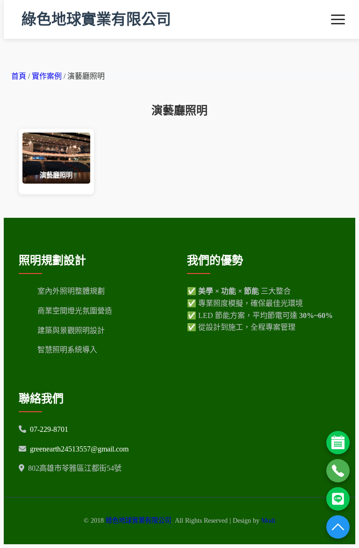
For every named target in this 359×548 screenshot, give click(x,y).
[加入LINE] (338, 499)
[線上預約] (338, 442)
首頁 (18, 76)
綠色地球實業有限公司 (96, 19)
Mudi (268, 520)
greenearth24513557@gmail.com (79, 449)
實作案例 (48, 76)
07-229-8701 (49, 429)
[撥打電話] (338, 470)
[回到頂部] (338, 527)
